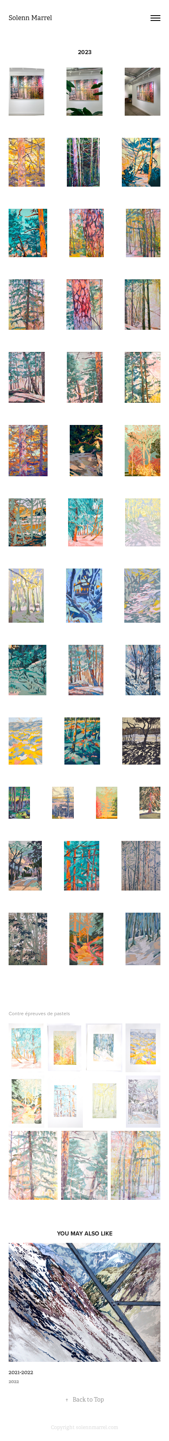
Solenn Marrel (30, 18)
